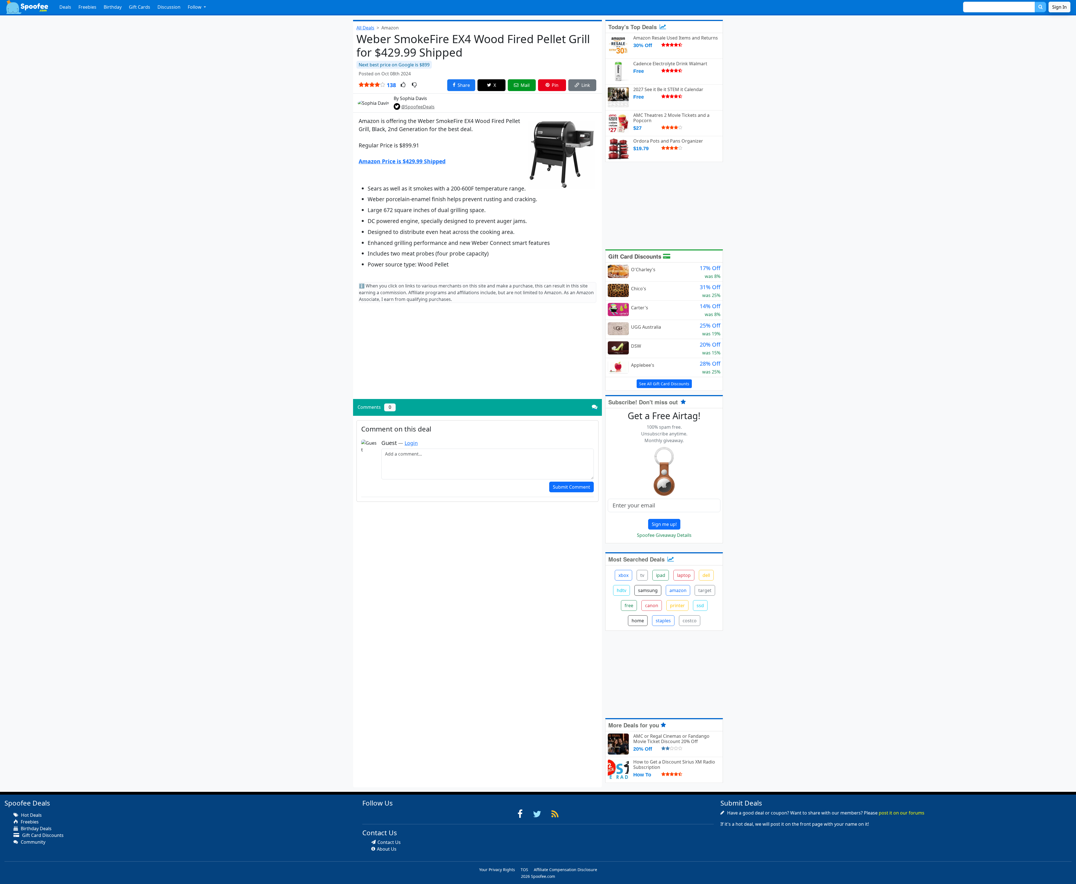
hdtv (621, 590)
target (704, 590)
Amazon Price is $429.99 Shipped (402, 161)
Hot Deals (31, 815)
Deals (65, 7)
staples (663, 621)
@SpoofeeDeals (418, 107)
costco (690, 621)
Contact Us (389, 842)
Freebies (87, 7)
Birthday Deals (36, 828)
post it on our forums (901, 813)
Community (32, 842)
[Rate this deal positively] (403, 85)
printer (677, 605)
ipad (660, 575)
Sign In (1059, 7)
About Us (386, 849)
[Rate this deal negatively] (414, 85)
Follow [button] (195, 7)
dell (706, 575)
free (629, 605)
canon (651, 605)
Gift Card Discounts (635, 256)
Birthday (113, 7)
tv (642, 575)
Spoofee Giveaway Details (664, 535)
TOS (524, 869)
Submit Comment (571, 487)
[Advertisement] (477, 355)
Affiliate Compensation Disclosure (565, 869)
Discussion (168, 7)
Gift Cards (139, 7)
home (638, 621)
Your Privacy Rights (497, 869)
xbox (623, 575)
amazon (678, 590)
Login (411, 443)
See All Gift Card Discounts (664, 383)
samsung (648, 590)
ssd (700, 605)
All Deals (365, 28)
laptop (684, 575)
